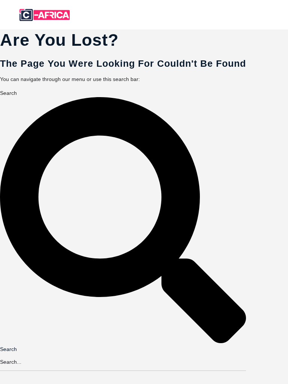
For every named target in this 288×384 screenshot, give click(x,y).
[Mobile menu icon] (12, 15)
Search (8, 93)
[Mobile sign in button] (249, 15)
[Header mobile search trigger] (277, 15)
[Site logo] (46, 15)
